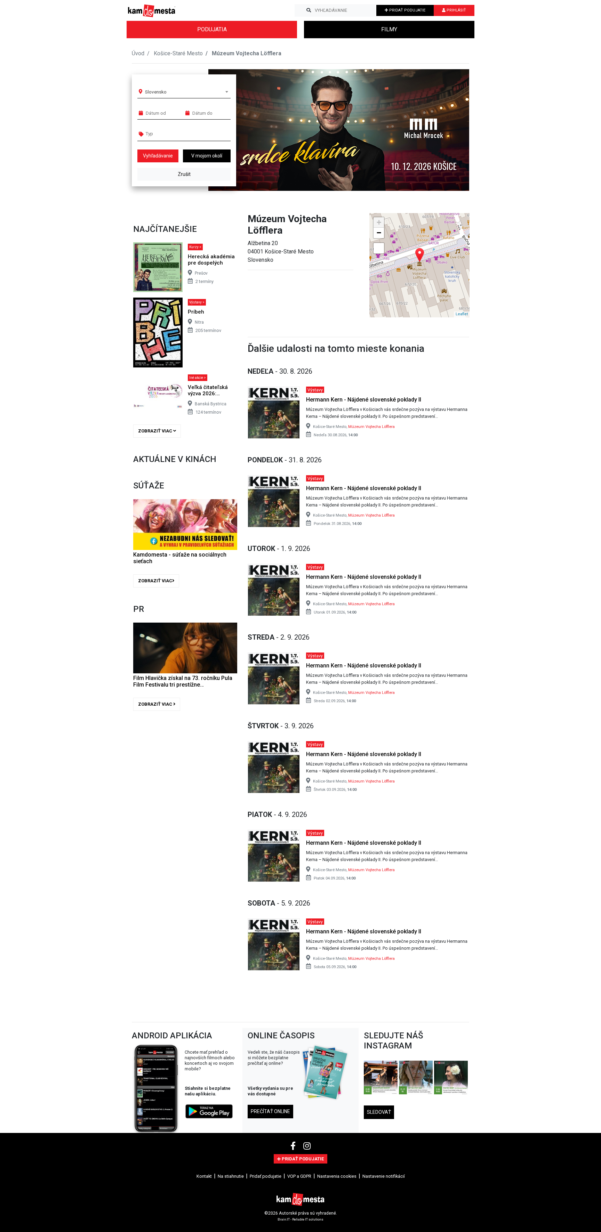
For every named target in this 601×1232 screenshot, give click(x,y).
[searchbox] (172, 133)
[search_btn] (308, 10)
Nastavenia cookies (336, 1176)
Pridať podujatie (265, 1176)
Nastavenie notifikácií (383, 1176)
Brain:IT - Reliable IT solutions (300, 1219)
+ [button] (379, 222)
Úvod (138, 53)
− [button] (379, 232)
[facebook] (294, 1146)
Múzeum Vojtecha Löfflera (371, 426)
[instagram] (307, 1146)
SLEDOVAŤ (379, 1112)
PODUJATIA (212, 29)
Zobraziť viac (155, 430)
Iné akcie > (197, 378)
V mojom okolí (206, 156)
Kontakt (204, 1176)
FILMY (389, 29)
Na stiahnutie (231, 1176)
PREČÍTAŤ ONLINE (270, 1111)
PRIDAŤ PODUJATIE (406, 10)
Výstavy (315, 389)
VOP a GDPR (299, 1176)
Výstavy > (197, 302)
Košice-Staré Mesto (178, 53)
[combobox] (186, 92)
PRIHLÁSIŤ (456, 10)
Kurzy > (195, 247)
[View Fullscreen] (379, 248)
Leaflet (462, 314)
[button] (450, 130)
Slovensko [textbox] (156, 92)
